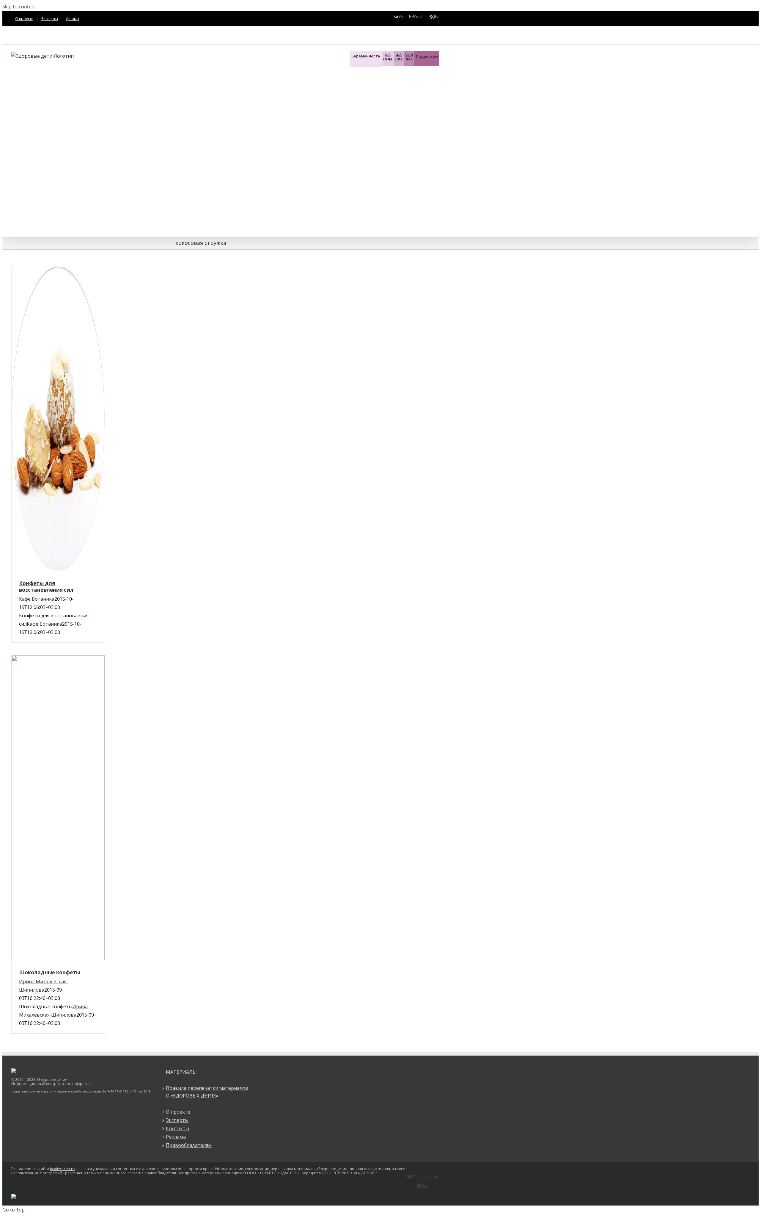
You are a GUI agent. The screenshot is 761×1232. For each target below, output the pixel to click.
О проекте (178, 1112)
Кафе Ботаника (36, 599)
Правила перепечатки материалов (207, 1088)
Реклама (176, 1137)
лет (398, 56)
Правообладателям (189, 1145)
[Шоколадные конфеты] (58, 807)
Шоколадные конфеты (49, 972)
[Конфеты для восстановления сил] (58, 418)
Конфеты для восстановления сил (46, 586)
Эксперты (177, 1120)
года (387, 56)
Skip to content (19, 6)
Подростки (427, 56)
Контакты (177, 1128)
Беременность (365, 56)
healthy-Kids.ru (62, 1168)
